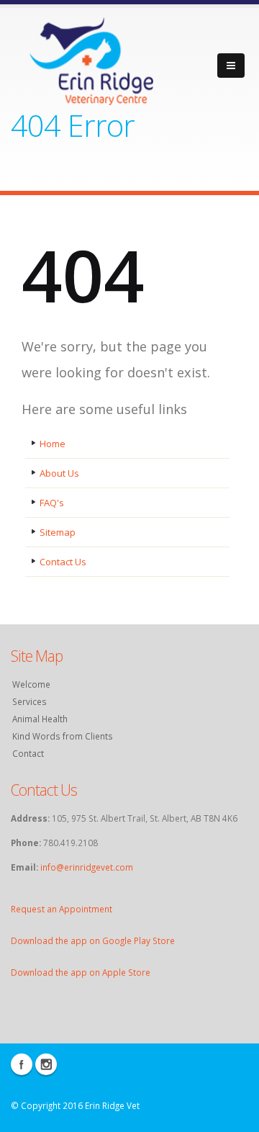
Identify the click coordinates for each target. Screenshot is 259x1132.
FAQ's (52, 502)
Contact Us (63, 561)
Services (29, 701)
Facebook (21, 1064)
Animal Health (40, 718)
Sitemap (58, 532)
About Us (59, 473)
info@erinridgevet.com (86, 867)
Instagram (46, 1064)
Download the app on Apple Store (80, 972)
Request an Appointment (61, 909)
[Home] (92, 58)
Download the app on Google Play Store (93, 940)
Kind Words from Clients (62, 736)
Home (52, 443)
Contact (28, 753)
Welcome (31, 684)
